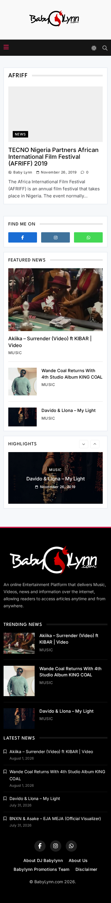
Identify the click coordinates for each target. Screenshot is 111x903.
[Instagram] (55, 237)
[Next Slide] (95, 444)
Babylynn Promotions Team (41, 869)
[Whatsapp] (88, 237)
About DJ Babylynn (43, 860)
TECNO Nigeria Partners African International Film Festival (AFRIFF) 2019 (53, 156)
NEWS (20, 134)
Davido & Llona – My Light (68, 410)
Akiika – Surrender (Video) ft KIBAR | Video (51, 751)
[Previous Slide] (83, 444)
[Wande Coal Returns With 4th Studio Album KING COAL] (22, 381)
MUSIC (15, 352)
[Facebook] (22, 237)
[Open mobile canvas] (6, 47)
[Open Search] (104, 47)
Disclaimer (86, 869)
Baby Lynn (22, 172)
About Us (78, 860)
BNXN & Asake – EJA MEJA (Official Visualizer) (55, 818)
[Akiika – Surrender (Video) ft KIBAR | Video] (55, 299)
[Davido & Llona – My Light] (22, 417)
